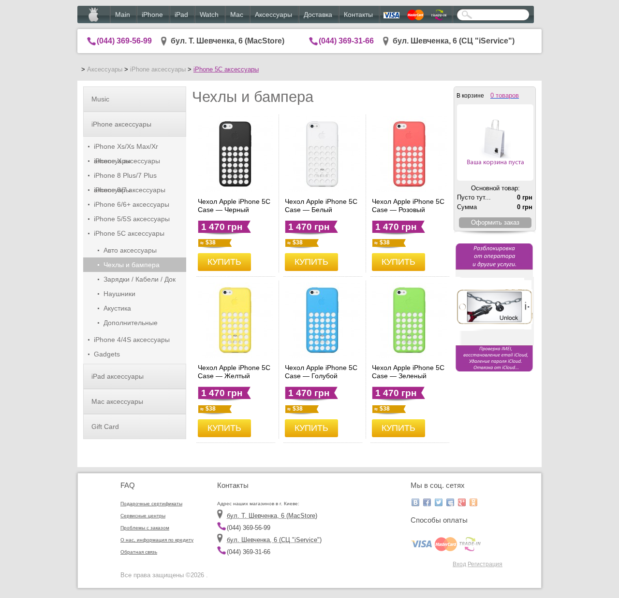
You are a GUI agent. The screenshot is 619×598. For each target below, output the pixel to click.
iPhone (152, 14)
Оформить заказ (495, 222)
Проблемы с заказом (144, 527)
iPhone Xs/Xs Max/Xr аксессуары (126, 148)
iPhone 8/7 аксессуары (129, 190)
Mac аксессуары (117, 401)
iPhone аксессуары (158, 69)
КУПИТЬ (224, 262)
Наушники (119, 294)
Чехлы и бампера (131, 265)
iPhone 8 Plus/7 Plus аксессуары (125, 177)
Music (100, 99)
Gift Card (105, 426)
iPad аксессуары (117, 376)
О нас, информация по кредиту (156, 539)
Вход (459, 564)
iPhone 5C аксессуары (226, 69)
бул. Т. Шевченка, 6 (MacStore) (227, 41)
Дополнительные (130, 323)
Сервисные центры (142, 515)
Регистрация (485, 564)
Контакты (358, 14)
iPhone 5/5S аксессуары (132, 219)
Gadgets (107, 354)
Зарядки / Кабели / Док (139, 279)
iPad (181, 14)
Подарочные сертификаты (151, 503)
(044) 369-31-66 (346, 41)
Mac (236, 14)
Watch (209, 14)
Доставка (318, 14)
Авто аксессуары (130, 250)
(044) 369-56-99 (124, 41)
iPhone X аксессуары (127, 161)
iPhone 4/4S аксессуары (132, 339)
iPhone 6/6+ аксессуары (131, 204)
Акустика (117, 308)
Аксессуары (273, 14)
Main (122, 14)
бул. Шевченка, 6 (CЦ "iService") (454, 41)
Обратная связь (138, 552)
